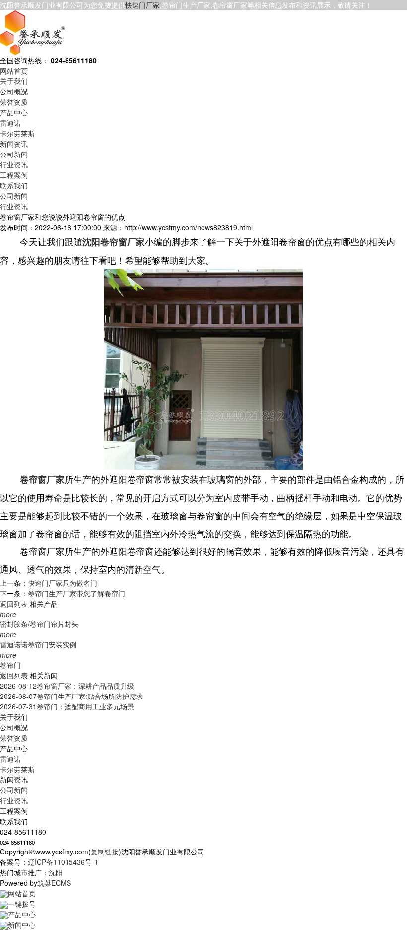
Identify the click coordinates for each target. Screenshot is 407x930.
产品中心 (14, 112)
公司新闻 (14, 154)
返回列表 (14, 604)
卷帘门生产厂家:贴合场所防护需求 (71, 696)
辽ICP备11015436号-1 (63, 862)
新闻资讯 (14, 144)
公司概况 (14, 91)
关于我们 (14, 81)
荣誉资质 (14, 102)
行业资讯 (14, 164)
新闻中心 (22, 925)
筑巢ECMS (54, 883)
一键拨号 (22, 904)
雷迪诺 (10, 123)
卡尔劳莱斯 (17, 133)
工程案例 (14, 175)
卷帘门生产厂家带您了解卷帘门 (76, 593)
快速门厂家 (142, 5)
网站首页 (14, 71)
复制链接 (105, 851)
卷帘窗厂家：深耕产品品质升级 (67, 686)
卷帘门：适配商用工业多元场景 (67, 706)
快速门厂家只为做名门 (62, 583)
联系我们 (14, 185)
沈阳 (56, 872)
